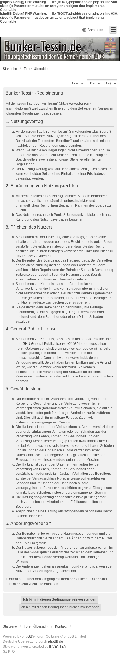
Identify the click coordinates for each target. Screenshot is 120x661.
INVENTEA (57, 646)
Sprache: (77, 83)
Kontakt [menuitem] (60, 626)
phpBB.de (55, 641)
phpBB (27, 636)
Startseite (10, 69)
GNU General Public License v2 (47, 344)
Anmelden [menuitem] (95, 30)
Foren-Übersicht (36, 69)
